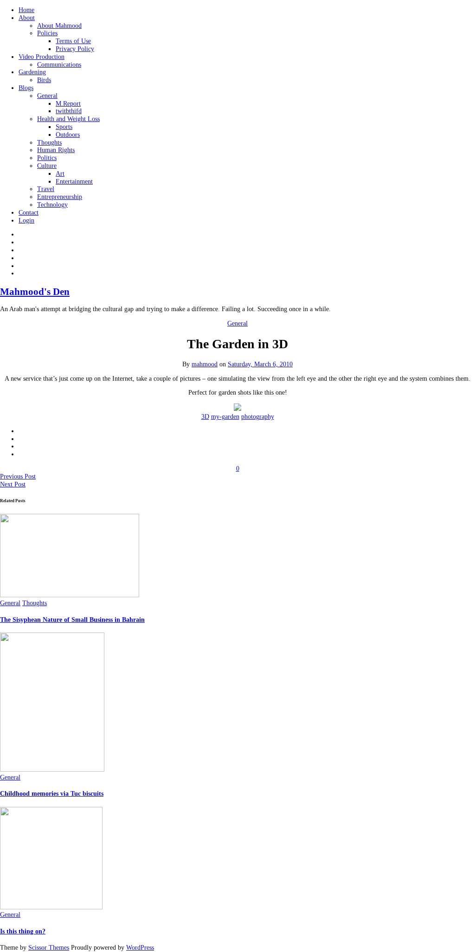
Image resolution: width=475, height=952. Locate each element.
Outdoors (68, 134)
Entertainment (74, 181)
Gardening (32, 72)
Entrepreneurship (59, 196)
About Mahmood (59, 25)
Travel (45, 188)
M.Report (68, 103)
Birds (44, 80)
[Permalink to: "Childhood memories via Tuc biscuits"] (52, 769)
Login (26, 220)
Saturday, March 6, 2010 (260, 364)
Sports (64, 126)
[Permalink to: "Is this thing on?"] (51, 907)
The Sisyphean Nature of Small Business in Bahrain (72, 619)
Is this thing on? (22, 931)
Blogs (26, 87)
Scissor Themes (48, 947)
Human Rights (56, 150)
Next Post (13, 484)
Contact (29, 212)
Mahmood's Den (35, 291)
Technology (52, 204)
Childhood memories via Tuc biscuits (51, 793)
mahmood (205, 364)
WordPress (140, 947)
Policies (47, 33)
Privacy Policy (75, 48)
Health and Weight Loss (68, 118)
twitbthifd (69, 111)
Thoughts (49, 142)
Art (60, 173)
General (47, 95)
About (27, 17)
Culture (47, 165)
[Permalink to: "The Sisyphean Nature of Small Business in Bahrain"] (69, 595)
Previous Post (18, 476)
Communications (59, 64)
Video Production (41, 56)
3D (205, 416)
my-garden (225, 416)
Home (26, 9)
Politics (47, 157)
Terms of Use (73, 41)
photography (257, 416)
